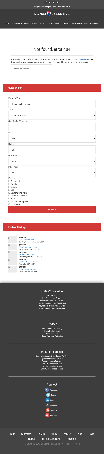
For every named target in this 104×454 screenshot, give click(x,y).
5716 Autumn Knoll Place (28, 247)
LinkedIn (53, 400)
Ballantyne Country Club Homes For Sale (52, 356)
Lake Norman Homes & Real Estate (52, 303)
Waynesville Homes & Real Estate (52, 305)
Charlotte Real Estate (52, 14)
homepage (81, 59)
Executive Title (52, 333)
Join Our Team (52, 295)
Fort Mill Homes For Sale (52, 363)
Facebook (54, 390)
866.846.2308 (64, 6)
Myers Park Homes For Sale (52, 358)
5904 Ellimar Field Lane (27, 269)
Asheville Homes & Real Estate (52, 300)
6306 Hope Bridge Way (27, 254)
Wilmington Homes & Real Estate (52, 308)
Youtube (53, 410)
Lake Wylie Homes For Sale (52, 368)
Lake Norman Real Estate (52, 366)
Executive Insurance (52, 331)
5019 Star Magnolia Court (28, 262)
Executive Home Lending (52, 328)
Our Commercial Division (52, 298)
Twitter (53, 395)
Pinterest (53, 415)
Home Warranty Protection (52, 336)
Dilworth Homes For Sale (52, 361)
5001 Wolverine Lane (26, 240)
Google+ (53, 405)
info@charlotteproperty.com (45, 6)
